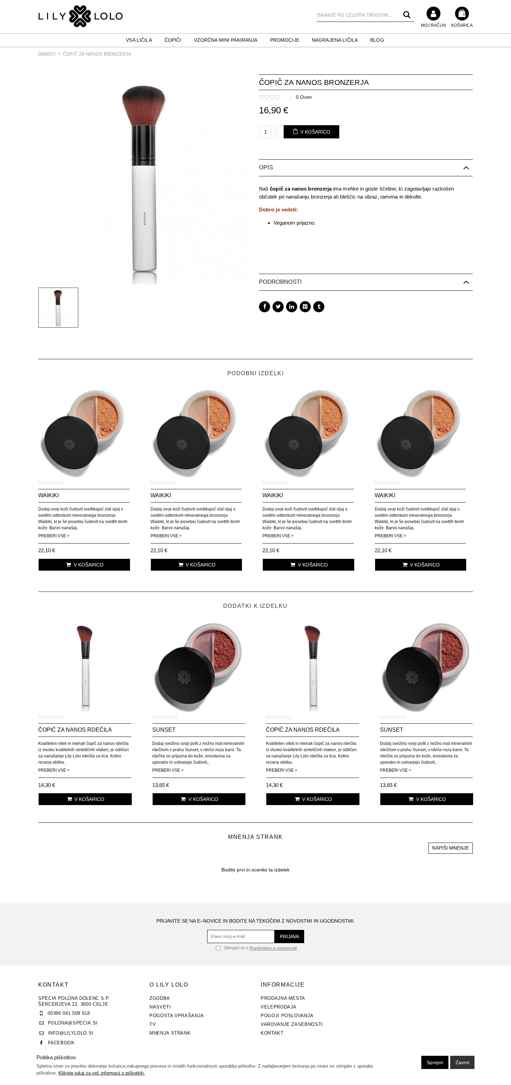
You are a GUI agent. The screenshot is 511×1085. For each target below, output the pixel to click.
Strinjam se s (236, 948)
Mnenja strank (169, 1033)
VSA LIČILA (139, 40)
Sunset (164, 730)
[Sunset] (198, 667)
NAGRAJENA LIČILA (335, 40)
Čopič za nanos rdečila (75, 730)
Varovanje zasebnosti (292, 1024)
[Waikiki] (84, 433)
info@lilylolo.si (71, 1033)
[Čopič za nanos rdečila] (84, 667)
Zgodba (159, 998)
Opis (266, 167)
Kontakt (272, 1033)
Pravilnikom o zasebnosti (273, 948)
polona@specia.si (73, 1023)
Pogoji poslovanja (287, 1015)
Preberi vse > (54, 535)
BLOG (377, 40)
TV (152, 1024)
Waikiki (48, 495)
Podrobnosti (280, 282)
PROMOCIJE (284, 40)
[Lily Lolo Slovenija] (80, 16)
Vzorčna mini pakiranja (226, 40)
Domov (47, 54)
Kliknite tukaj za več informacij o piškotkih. (101, 1073)
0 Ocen (304, 97)
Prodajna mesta (283, 998)
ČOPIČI (172, 40)
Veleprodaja (279, 1007)
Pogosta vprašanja (176, 1015)
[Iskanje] (407, 15)
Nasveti (160, 1007)
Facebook (61, 1042)
